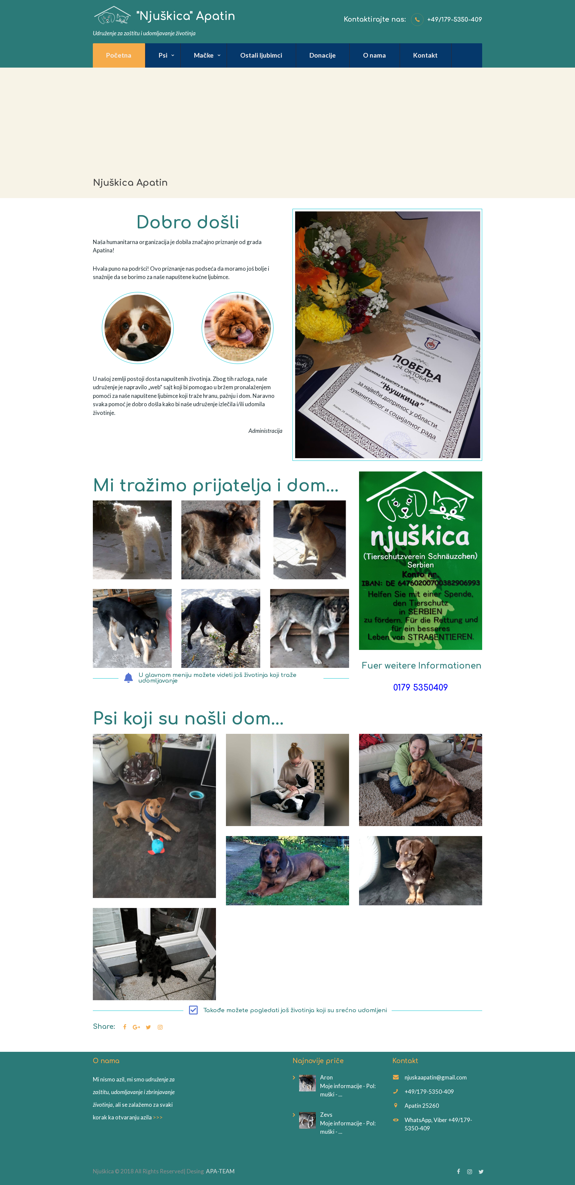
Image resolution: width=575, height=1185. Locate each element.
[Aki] (220, 539)
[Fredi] (132, 539)
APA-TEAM (220, 1171)
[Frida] (220, 628)
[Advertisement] (287, 117)
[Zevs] (309, 628)
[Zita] (309, 539)
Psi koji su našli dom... (188, 719)
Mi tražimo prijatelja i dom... (216, 485)
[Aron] (132, 628)
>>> (158, 1117)
